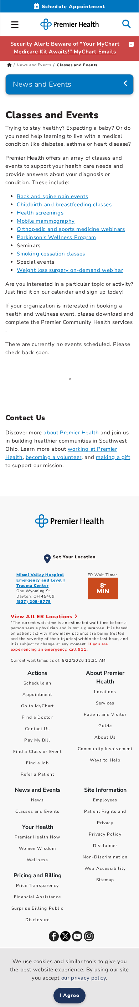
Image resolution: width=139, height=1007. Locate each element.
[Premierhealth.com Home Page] (9, 65)
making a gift (113, 457)
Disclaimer (105, 845)
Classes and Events (37, 811)
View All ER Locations (42, 616)
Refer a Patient (38, 774)
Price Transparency (37, 885)
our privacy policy (83, 977)
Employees (105, 800)
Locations (105, 691)
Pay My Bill (37, 740)
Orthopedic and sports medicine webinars (71, 229)
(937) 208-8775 (33, 601)
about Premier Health (71, 432)
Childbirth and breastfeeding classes (64, 204)
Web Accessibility (105, 868)
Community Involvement (105, 749)
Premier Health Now (38, 837)
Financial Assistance (37, 897)
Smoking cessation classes (51, 253)
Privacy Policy (105, 834)
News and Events (34, 65)
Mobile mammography (46, 220)
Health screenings (40, 212)
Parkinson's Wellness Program (56, 237)
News (37, 800)
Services (105, 703)
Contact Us (37, 729)
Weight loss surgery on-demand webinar (70, 270)
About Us (105, 737)
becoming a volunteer (54, 457)
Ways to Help (105, 760)
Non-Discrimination (105, 857)
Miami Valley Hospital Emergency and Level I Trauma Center (40, 580)
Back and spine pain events (52, 196)
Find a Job (37, 763)
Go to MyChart (37, 706)
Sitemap (105, 880)
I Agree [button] (70, 995)
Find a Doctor (37, 717)
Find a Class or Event (37, 751)
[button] (15, 23)
